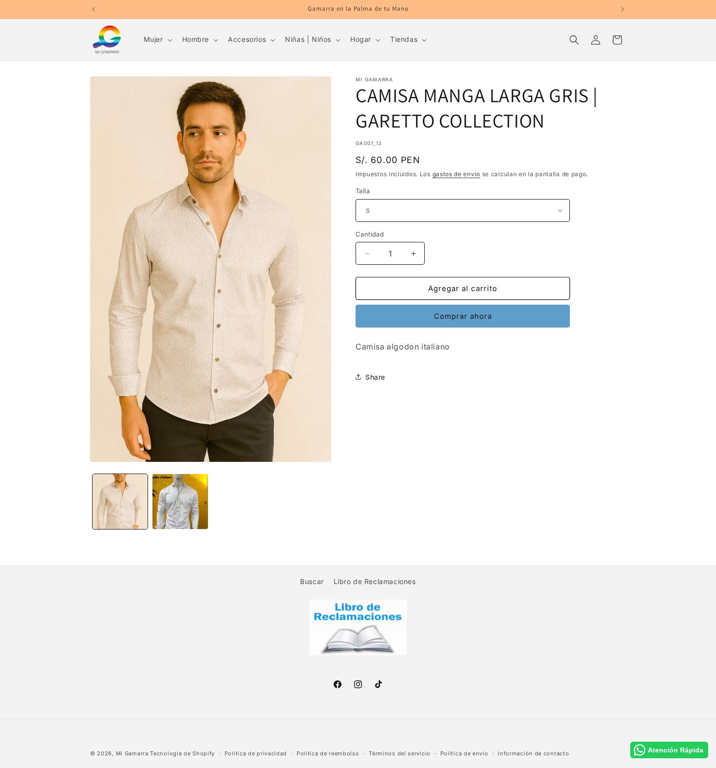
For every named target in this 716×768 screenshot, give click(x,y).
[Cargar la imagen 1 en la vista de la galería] (120, 501)
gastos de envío (457, 174)
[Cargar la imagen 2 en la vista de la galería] (179, 501)
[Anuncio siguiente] (622, 9)
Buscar (312, 581)
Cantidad (370, 234)
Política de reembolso (328, 753)
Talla (363, 191)
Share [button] (375, 377)
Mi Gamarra (132, 753)
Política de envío (464, 753)
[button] (157, 39)
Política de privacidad (256, 753)
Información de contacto (533, 753)
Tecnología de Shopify (182, 753)
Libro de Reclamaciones (375, 581)
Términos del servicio (400, 753)
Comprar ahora (463, 316)
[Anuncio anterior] (93, 9)
